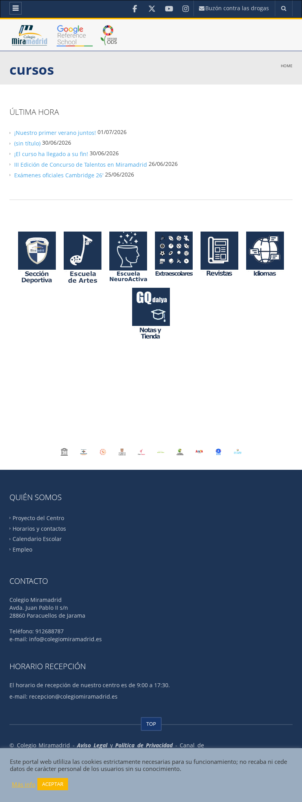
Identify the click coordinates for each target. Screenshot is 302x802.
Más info (23, 784)
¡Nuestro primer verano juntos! (55, 132)
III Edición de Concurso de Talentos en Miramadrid (80, 164)
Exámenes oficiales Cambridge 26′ (58, 174)
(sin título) (27, 143)
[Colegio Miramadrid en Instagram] (186, 9)
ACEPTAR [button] (52, 783)
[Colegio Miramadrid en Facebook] (135, 9)
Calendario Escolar (37, 539)
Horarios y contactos (39, 528)
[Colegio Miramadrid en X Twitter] (152, 9)
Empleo (22, 549)
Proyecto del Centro (38, 517)
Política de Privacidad (144, 745)
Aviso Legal (92, 745)
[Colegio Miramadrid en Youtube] (169, 9)
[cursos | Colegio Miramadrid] (65, 44)
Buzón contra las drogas (236, 8)
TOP (151, 723)
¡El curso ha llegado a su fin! (51, 154)
